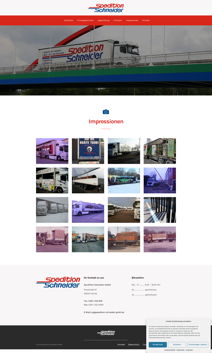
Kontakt (146, 20)
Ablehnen (177, 344)
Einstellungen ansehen (198, 344)
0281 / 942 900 (96, 301)
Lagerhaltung (103, 20)
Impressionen (132, 20)
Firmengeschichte (85, 20)
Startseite (68, 20)
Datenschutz (180, 350)
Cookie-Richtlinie (169, 350)
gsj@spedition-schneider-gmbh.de (107, 312)
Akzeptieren (158, 344)
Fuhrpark (118, 20)
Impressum (189, 350)
